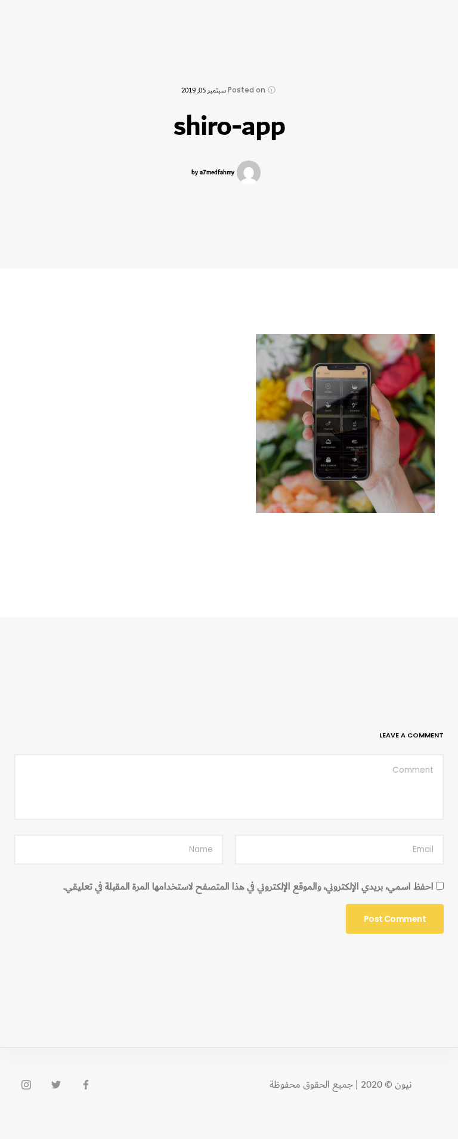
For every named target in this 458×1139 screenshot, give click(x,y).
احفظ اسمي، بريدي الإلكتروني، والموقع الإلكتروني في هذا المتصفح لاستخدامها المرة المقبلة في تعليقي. (248, 887)
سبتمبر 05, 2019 (203, 90)
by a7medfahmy (212, 173)
